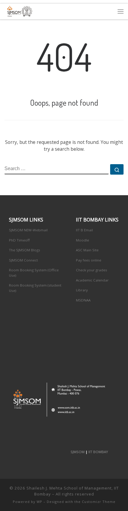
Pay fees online (88, 260)
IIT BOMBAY (98, 452)
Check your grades (91, 270)
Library (82, 290)
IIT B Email (84, 230)
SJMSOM (78, 452)
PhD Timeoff (19, 240)
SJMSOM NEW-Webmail (28, 230)
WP (39, 501)
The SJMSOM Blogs (24, 250)
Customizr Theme (98, 501)
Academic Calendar (92, 280)
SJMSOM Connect (23, 260)
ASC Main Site (87, 250)
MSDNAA (83, 300)
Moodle (82, 240)
